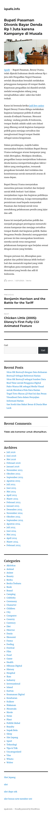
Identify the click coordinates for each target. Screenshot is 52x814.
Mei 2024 (11, 534)
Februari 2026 (14, 463)
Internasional (13, 683)
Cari (6, 345)
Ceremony (12, 601)
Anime (10, 572)
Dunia (9, 633)
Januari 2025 (13, 506)
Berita (28, 281)
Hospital (11, 673)
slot (6, 784)
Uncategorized (14, 751)
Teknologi (12, 744)
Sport (9, 741)
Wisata (10, 759)
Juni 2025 (11, 488)
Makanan (11, 705)
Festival (10, 648)
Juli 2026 (11, 452)
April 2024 (12, 538)
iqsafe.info (12, 9)
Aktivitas (11, 565)
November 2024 (15, 513)
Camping (11, 594)
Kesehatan (12, 698)
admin (10, 281)
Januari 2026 (13, 466)
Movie (10, 712)
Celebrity (11, 597)
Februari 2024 (14, 545)
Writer (10, 762)
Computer (12, 615)
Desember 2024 (14, 509)
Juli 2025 (11, 484)
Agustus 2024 (13, 524)
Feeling (10, 644)
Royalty (10, 726)
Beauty (10, 576)
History (10, 669)
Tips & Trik (12, 748)
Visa (9, 755)
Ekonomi (11, 637)
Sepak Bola (12, 730)
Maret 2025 (12, 498)
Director (11, 630)
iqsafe (7, 70)
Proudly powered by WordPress (27, 809)
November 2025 (15, 470)
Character (11, 605)
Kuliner (10, 701)
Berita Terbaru (14, 583)
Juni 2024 (11, 531)
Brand (10, 590)
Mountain (12, 708)
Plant (9, 719)
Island (10, 687)
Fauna (10, 640)
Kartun (10, 691)
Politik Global (13, 723)
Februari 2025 (14, 502)
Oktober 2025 (13, 473)
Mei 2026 (11, 459)
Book (9, 587)
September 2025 (15, 477)
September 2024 (15, 520)
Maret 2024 (12, 541)
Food (9, 655)
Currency (11, 623)
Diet (9, 626)
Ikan (9, 676)
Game (9, 658)
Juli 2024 (11, 527)
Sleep (9, 734)
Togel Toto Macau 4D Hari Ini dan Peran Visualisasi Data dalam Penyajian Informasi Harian (27, 397)
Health (10, 662)
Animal (10, 569)
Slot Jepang (12, 737)
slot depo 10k (10, 791)
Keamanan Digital (16, 694)
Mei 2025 (11, 491)
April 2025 (12, 495)
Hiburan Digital (14, 666)
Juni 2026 (11, 456)
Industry (11, 680)
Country (11, 619)
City (8, 612)
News (9, 716)
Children (11, 608)
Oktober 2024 (13, 516)
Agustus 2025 (13, 481)
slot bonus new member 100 (18, 799)
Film (9, 651)
